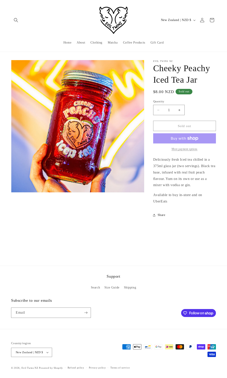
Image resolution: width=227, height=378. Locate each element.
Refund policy (76, 367)
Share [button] (161, 215)
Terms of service (120, 367)
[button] (16, 20)
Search (95, 287)
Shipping (130, 287)
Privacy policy (97, 367)
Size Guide (111, 287)
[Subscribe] (86, 312)
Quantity (158, 101)
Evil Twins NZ (30, 368)
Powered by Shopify (51, 368)
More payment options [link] (185, 149)
